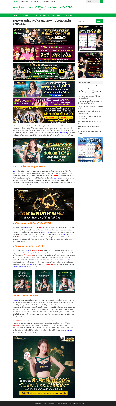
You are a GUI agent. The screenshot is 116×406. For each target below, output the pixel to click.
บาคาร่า (15, 230)
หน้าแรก (16, 1)
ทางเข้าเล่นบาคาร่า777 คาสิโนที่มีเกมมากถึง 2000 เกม (45, 7)
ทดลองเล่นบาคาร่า (35, 1)
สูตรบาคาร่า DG (24, 1)
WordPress (81, 403)
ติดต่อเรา (53, 1)
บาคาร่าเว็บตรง (56, 15)
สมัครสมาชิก (45, 1)
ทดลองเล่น (46, 15)
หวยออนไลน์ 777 (26, 15)
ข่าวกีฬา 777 (37, 15)
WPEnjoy (70, 403)
